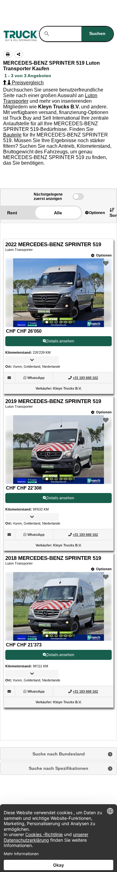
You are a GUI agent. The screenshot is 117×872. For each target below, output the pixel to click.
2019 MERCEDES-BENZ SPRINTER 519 (53, 401)
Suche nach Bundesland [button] (58, 753)
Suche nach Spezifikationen (58, 768)
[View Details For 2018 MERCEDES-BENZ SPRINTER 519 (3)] (58, 606)
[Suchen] (46, 33)
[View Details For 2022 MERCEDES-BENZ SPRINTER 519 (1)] (58, 292)
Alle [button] (58, 212)
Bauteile (12, 134)
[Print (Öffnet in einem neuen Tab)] (7, 54)
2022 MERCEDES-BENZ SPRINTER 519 (53, 244)
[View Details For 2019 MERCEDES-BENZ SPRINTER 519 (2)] (58, 449)
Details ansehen (60, 341)
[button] (95, 213)
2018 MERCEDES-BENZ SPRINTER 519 (53, 558)
